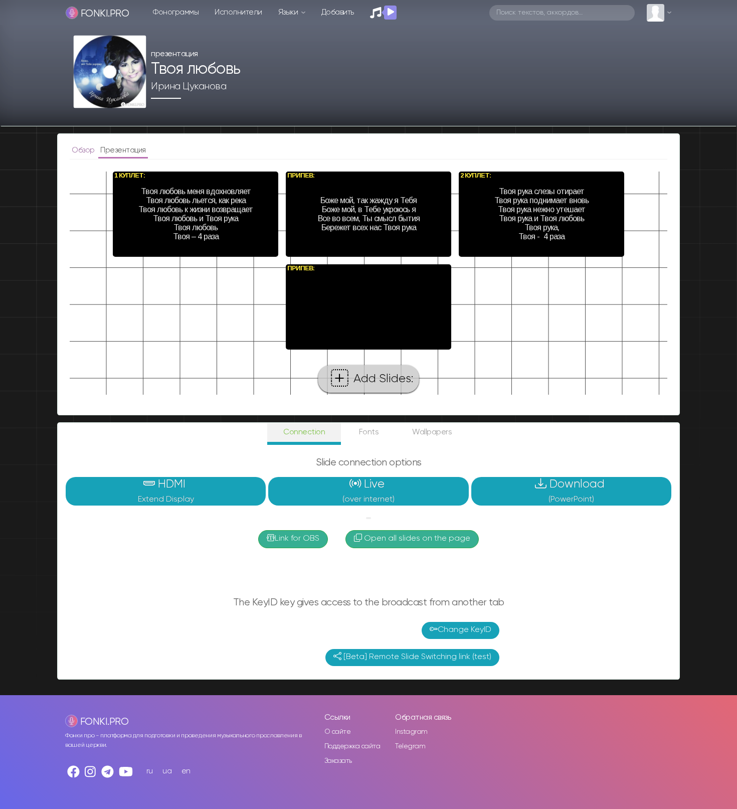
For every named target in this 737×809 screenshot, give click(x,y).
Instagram (411, 731)
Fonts (369, 432)
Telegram (410, 746)
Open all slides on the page (416, 539)
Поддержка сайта (352, 746)
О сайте (337, 731)
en (186, 771)
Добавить (337, 12)
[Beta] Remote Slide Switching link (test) (416, 657)
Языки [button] (289, 12)
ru (149, 771)
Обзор (84, 150)
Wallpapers (432, 432)
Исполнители (238, 12)
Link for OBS (297, 539)
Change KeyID (464, 630)
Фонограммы (176, 12)
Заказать (338, 760)
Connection (304, 432)
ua (166, 771)
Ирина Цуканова (188, 86)
